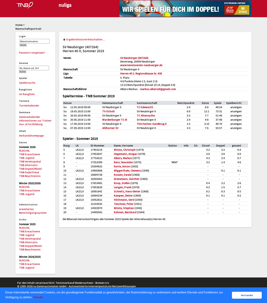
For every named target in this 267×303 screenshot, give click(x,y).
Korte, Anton (122, 166)
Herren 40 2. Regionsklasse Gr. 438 (141, 73)
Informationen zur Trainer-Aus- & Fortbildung (35, 122)
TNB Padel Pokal (29, 172)
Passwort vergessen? (32, 52)
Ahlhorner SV (110, 128)
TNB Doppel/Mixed (30, 168)
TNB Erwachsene (29, 154)
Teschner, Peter (124, 204)
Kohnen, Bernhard (125, 212)
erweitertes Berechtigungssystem (32, 210)
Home (19, 25)
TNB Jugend (26, 158)
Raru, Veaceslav (123, 162)
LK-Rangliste (27, 94)
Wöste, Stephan (124, 208)
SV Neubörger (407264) (134, 58)
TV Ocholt (108, 111)
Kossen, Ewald (123, 174)
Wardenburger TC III (114, 119)
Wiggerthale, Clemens (127, 170)
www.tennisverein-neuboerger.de (141, 65)
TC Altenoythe (146, 115)
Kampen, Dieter (123, 195)
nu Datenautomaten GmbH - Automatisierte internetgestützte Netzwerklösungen (84, 286)
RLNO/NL (24, 150)
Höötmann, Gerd (124, 199)
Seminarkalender (29, 117)
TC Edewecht (145, 107)
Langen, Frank (122, 187)
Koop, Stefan (122, 183)
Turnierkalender (29, 105)
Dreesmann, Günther (126, 179)
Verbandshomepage (31, 135)
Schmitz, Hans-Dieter (127, 191)
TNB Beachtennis (30, 176)
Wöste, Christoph (125, 149)
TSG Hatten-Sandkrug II (152, 124)
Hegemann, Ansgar (125, 154)
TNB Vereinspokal (30, 161)
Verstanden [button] (247, 295)
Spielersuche (27, 82)
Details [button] (38, 297)
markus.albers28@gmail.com (158, 89)
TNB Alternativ (28, 165)
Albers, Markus (123, 158)
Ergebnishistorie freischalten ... (85, 39)
